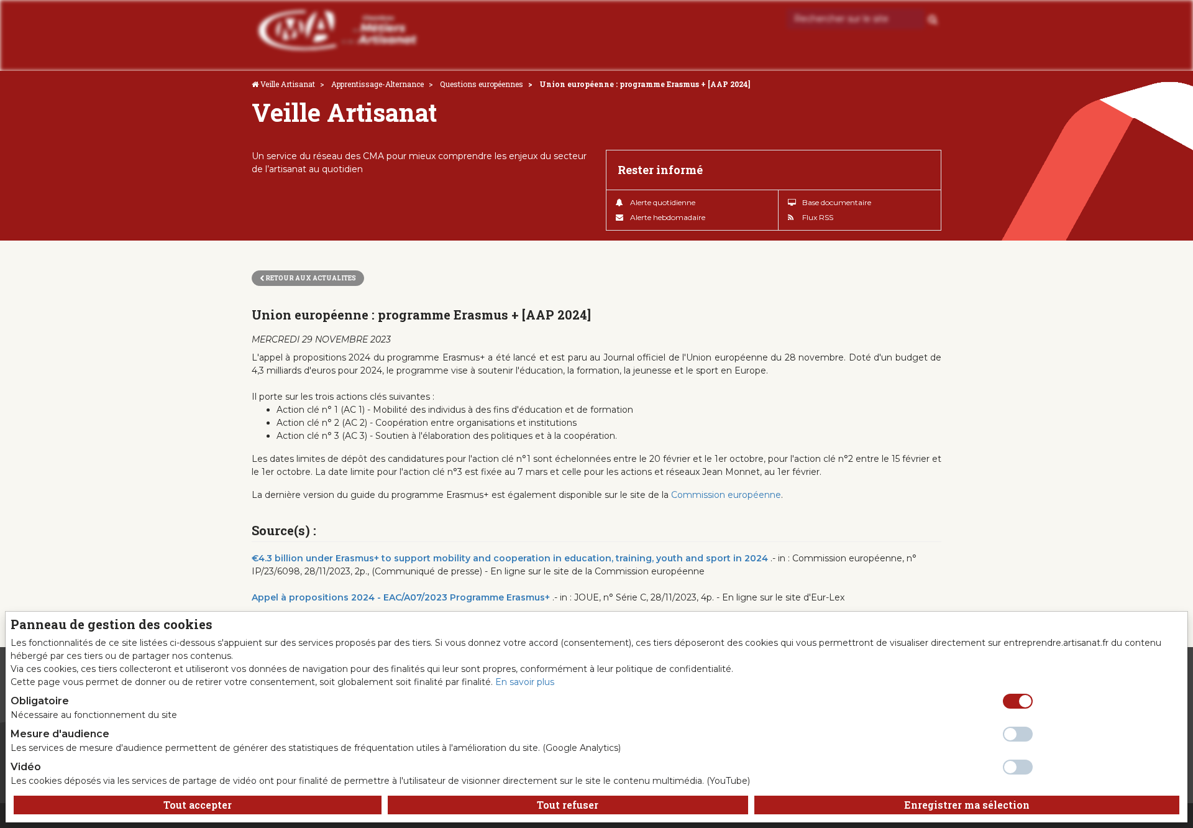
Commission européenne (726, 494)
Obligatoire (40, 701)
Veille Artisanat (287, 84)
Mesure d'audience (60, 734)
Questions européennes (481, 84)
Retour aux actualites (310, 278)
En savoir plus (524, 682)
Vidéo (26, 767)
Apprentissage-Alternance (377, 84)
